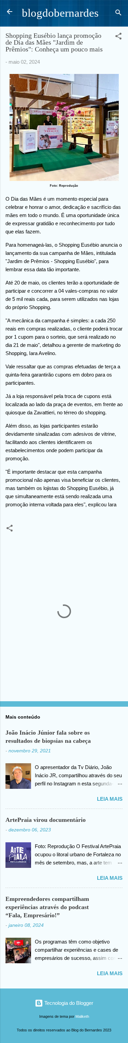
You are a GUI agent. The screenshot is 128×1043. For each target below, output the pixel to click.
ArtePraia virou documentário (45, 819)
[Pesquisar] (118, 13)
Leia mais (110, 799)
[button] (118, 37)
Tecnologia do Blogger (68, 1003)
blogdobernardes (60, 13)
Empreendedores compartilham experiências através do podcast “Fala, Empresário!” (47, 907)
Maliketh (82, 1016)
